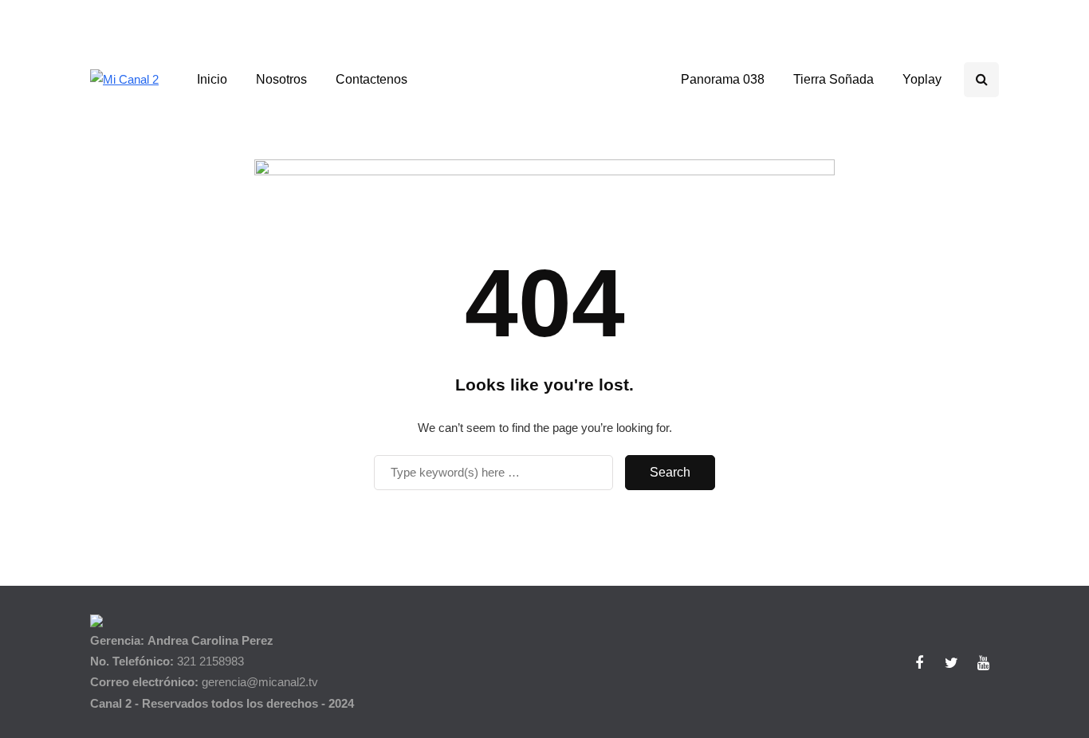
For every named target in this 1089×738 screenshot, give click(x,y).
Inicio (212, 79)
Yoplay (922, 79)
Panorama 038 (723, 79)
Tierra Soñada (833, 79)
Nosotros (281, 79)
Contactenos (371, 79)
